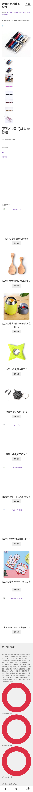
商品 (17, 13)
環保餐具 (6, 14)
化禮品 (23, 13)
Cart (25, 788)
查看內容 (16, 243)
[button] (2, 26)
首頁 (5, 20)
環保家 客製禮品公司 (11, 5)
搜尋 (16, 789)
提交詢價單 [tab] (5, 147)
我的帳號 (5, 789)
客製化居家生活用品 (12, 20)
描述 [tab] (3, 152)
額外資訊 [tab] (4, 157)
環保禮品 (9, 13)
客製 (14, 13)
